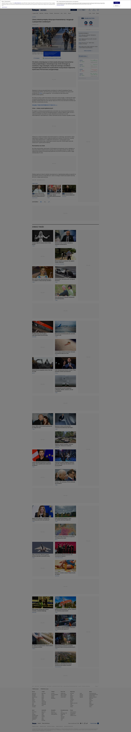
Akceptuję (116, 2)
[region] (65, 4)
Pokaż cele (116, 5)
